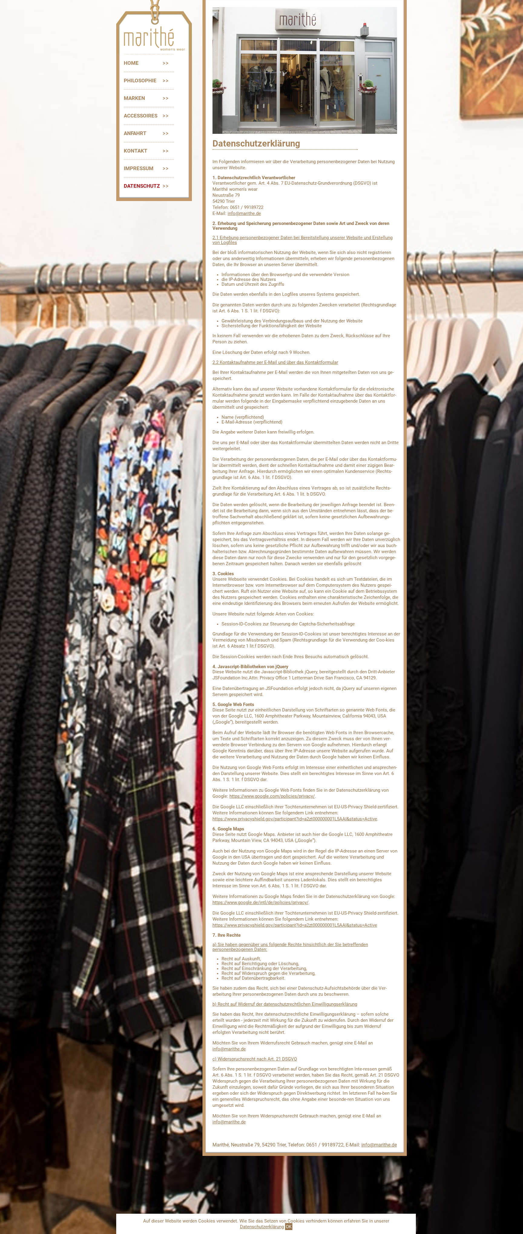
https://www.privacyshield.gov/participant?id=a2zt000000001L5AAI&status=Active (294, 819)
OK (288, 1226)
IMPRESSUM (138, 168)
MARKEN (134, 98)
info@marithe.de (244, 213)
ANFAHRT (135, 133)
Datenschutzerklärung (262, 1226)
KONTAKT (135, 151)
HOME (131, 63)
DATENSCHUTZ (142, 186)
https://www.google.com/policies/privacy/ (272, 796)
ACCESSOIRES (140, 116)
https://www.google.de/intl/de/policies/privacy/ (260, 902)
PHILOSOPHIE (140, 81)
